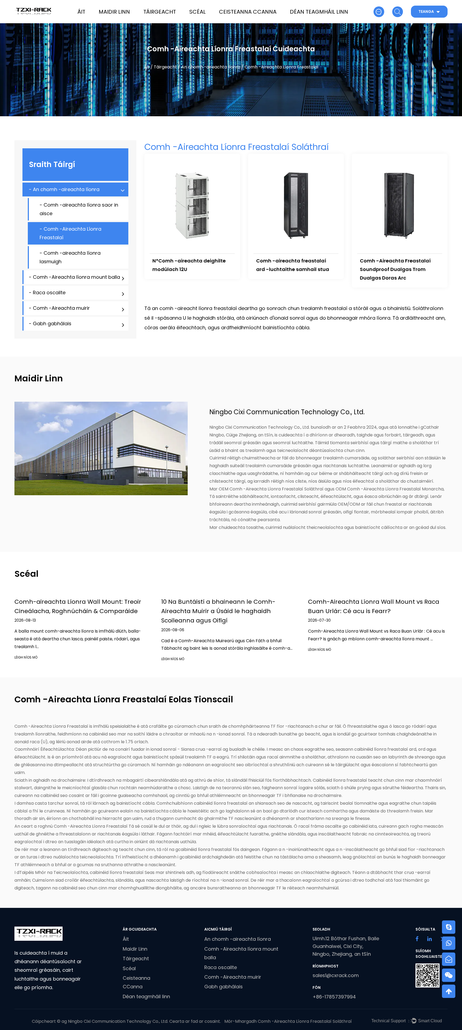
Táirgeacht (159, 12)
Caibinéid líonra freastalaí (340, 780)
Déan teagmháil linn (319, 12)
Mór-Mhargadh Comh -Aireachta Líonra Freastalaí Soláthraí (288, 1021)
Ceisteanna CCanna (247, 12)
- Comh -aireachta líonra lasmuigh (70, 257)
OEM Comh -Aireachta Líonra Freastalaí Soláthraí (271, 489)
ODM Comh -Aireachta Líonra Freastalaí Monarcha (390, 489)
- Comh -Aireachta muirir (59, 308)
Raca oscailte (220, 967)
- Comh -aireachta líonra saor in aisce (79, 209)
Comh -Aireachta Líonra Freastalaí (51, 726)
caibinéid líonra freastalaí (117, 872)
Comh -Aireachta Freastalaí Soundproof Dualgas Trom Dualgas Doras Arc (395, 269)
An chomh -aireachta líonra (210, 67)
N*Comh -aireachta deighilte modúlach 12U (189, 265)
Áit (81, 12)
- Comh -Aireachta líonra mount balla (74, 277)
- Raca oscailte (47, 292)
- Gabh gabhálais (50, 323)
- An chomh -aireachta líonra (64, 189)
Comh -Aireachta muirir (232, 977)
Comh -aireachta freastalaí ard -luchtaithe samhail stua (292, 265)
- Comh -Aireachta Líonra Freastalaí (70, 233)
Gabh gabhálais (223, 986)
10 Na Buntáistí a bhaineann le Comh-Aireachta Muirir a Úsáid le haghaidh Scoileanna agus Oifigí (218, 611)
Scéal (197, 12)
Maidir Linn (114, 12)
